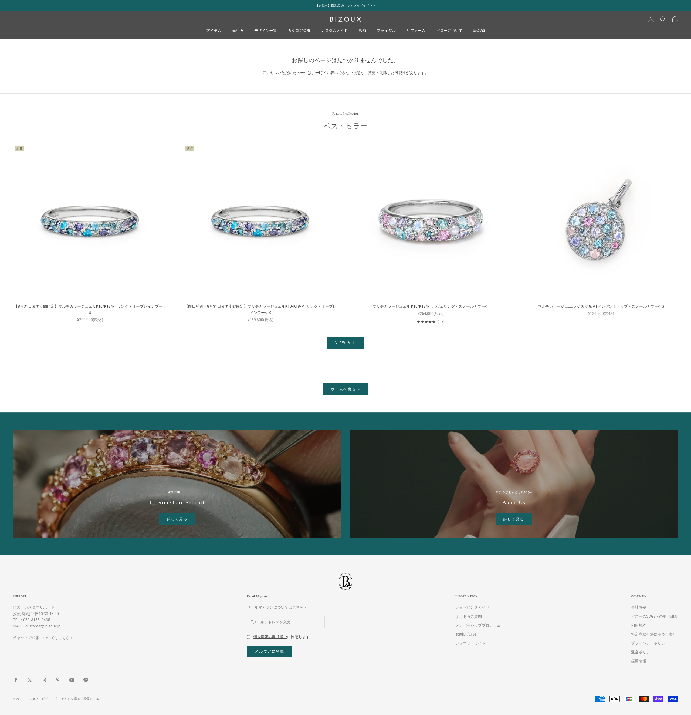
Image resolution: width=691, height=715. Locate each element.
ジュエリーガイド (470, 643)
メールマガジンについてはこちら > (277, 607)
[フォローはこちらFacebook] (15, 680)
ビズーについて (449, 31)
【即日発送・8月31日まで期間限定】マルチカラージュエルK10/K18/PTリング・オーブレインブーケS (260, 309)
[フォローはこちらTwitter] (29, 680)
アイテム (213, 31)
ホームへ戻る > (345, 389)
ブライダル (386, 31)
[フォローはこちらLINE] (86, 680)
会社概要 (638, 607)
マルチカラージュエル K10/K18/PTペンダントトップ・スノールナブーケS (601, 306)
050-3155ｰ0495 (36, 620)
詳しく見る (177, 519)
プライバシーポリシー (650, 643)
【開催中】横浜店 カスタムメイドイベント (346, 5)
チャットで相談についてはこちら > (43, 638)
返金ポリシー (642, 652)
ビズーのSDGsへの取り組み (654, 616)
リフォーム (416, 31)
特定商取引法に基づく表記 (653, 634)
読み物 (479, 31)
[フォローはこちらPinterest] (57, 680)
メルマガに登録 (269, 651)
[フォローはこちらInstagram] (43, 680)
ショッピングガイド (472, 607)
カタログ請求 (299, 31)
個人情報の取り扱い (270, 637)
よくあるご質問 (468, 616)
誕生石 (237, 31)
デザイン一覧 (265, 31)
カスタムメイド (334, 31)
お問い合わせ (466, 634)
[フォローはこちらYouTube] (71, 680)
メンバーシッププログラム (478, 625)
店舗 (362, 31)
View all (345, 343)
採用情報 (638, 661)
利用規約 (638, 625)
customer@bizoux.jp (42, 626)
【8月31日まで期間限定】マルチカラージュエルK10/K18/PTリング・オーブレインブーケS (90, 309)
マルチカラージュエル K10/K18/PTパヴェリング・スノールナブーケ (430, 306)
